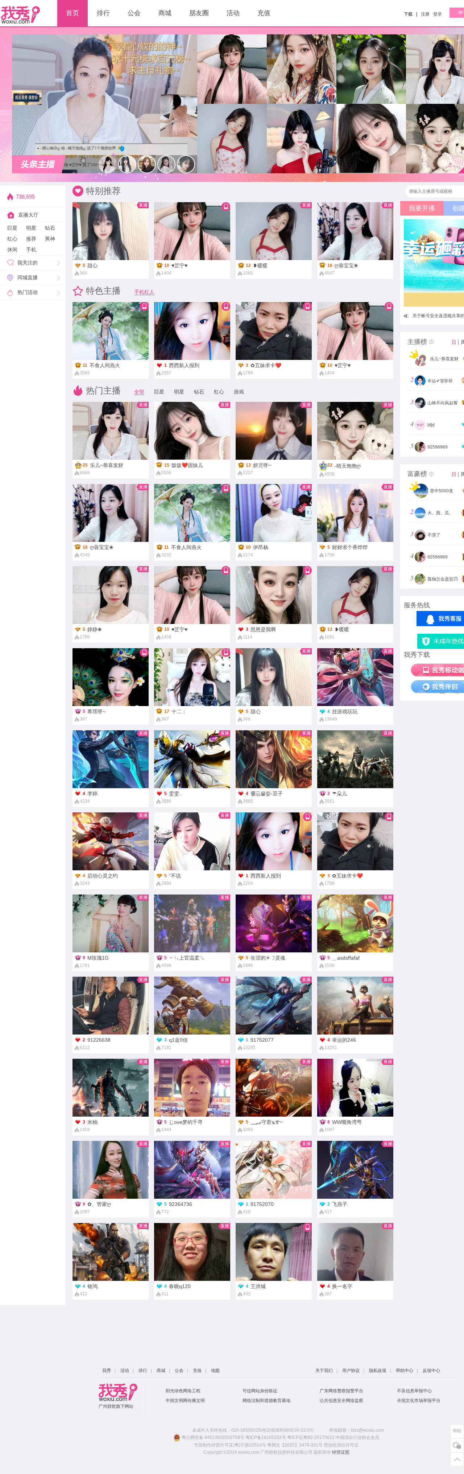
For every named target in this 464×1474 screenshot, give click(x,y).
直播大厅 (28, 215)
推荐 (31, 239)
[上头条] (39, 164)
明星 (31, 228)
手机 (31, 249)
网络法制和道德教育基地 (266, 1400)
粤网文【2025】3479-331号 (295, 1445)
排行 (103, 13)
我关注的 (27, 263)
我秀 (106, 1370)
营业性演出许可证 (341, 1445)
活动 (233, 13)
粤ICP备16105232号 (265, 1437)
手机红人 (144, 292)
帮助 (457, 1430)
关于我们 (324, 1370)
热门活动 (27, 292)
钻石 (50, 228)
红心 (12, 239)
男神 (50, 239)
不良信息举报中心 (414, 1391)
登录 (437, 14)
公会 (134, 13)
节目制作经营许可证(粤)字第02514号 (230, 1445)
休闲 (12, 249)
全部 (139, 392)
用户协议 (351, 1370)
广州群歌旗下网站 (116, 1406)
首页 (72, 13)
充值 (263, 13)
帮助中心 (404, 1370)
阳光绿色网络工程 (183, 1391)
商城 (164, 13)
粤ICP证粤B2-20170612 (311, 1437)
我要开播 (422, 208)
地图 (215, 1370)
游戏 (239, 392)
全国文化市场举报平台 (418, 1400)
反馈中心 (431, 1370)
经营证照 (340, 1452)
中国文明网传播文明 (185, 1400)
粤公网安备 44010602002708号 (212, 1437)
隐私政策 (377, 1370)
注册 (425, 14)
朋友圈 (199, 13)
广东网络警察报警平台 (341, 1391)
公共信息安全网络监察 (341, 1400)
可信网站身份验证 (260, 1391)
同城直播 (27, 277)
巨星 (12, 228)
